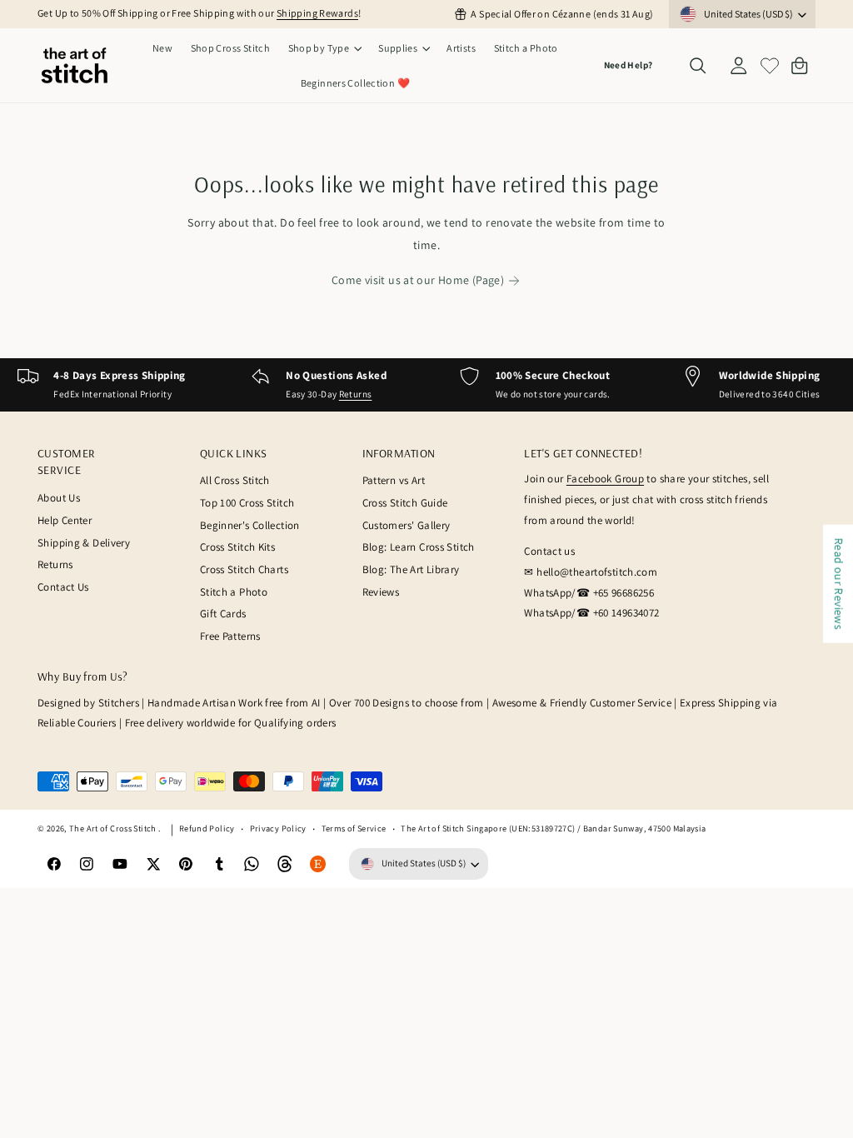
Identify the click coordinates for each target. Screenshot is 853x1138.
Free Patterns (230, 636)
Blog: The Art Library (411, 569)
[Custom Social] (318, 864)
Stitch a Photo (233, 592)
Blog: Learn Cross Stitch (418, 547)
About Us (58, 498)
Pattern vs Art (393, 480)
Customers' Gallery (406, 525)
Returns (355, 394)
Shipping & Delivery (83, 543)
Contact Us (63, 587)
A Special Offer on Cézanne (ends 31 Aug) (562, 13)
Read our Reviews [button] (838, 584)
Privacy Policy (278, 828)
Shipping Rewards (317, 13)
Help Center (64, 520)
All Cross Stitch (235, 480)
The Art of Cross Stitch (113, 828)
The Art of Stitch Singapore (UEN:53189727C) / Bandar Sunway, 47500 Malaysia (553, 828)
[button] (324, 48)
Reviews (381, 592)
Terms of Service (354, 828)
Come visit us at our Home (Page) (418, 279)
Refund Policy (207, 828)
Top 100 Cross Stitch (247, 503)
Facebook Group (605, 479)
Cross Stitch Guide (405, 503)
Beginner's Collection (250, 525)
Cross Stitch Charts (244, 569)
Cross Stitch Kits (237, 547)
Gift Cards (223, 613)
